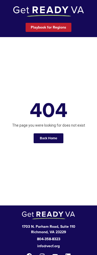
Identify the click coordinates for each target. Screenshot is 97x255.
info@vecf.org (48, 246)
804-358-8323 (48, 239)
